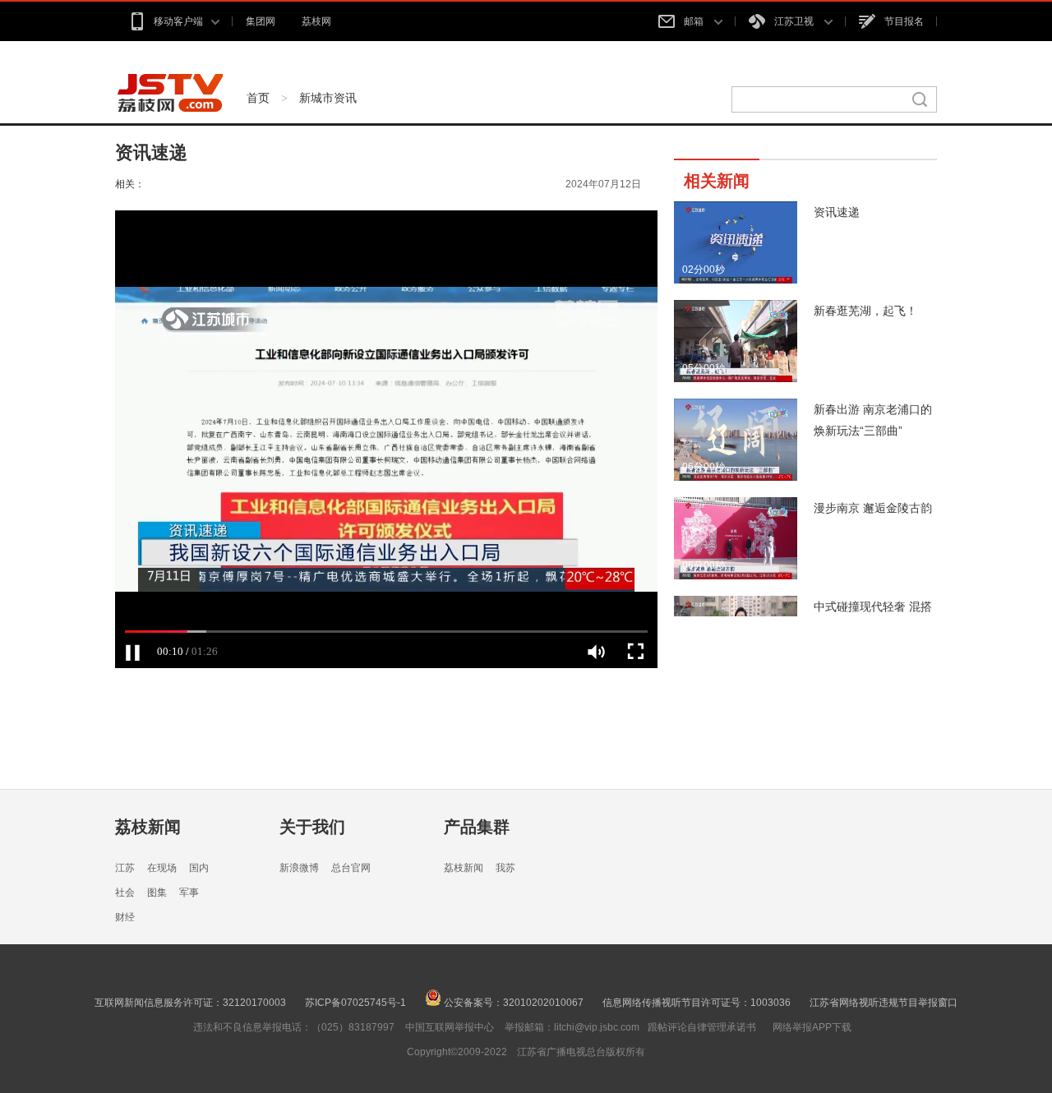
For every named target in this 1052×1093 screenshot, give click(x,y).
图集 (157, 892)
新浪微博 (299, 868)
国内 (199, 868)
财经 (125, 917)
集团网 (260, 21)
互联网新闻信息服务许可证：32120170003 (190, 1002)
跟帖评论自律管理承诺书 (702, 1027)
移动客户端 (178, 21)
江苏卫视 (795, 21)
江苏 (125, 868)
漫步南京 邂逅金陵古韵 (873, 507)
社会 (125, 892)
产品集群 (477, 827)
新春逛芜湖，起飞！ (865, 310)
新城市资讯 (328, 97)
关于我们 (312, 827)
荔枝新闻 (148, 827)
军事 (189, 892)
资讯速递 (837, 212)
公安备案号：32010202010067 (512, 1002)
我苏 (505, 868)
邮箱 (695, 21)
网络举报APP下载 (812, 1027)
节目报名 (904, 21)
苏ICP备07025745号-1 (355, 1002)
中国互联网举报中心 (449, 1027)
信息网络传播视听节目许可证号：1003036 (696, 1002)
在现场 (162, 868)
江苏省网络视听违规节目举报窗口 (883, 1002)
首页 (258, 97)
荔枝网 (316, 21)
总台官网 (351, 868)
